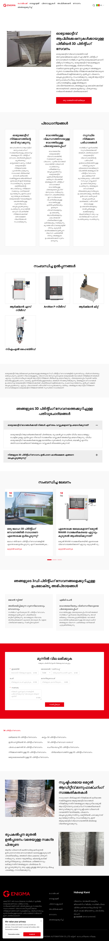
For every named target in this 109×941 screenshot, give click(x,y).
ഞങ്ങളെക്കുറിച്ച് (25, 7)
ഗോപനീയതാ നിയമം (86, 936)
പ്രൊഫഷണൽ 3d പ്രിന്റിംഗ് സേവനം (25, 747)
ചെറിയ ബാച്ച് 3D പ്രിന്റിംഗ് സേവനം (63, 747)
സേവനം (77, 3)
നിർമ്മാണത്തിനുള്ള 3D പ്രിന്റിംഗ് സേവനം (27, 752)
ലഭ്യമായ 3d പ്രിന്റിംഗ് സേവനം (23, 737)
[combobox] (46, 673)
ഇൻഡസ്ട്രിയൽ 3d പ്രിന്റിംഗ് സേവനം (26, 742)
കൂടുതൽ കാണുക (14, 549)
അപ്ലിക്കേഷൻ (64, 3)
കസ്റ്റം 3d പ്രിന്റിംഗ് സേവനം (54, 737)
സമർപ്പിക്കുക (54, 704)
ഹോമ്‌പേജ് (22, 3)
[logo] (9, 5)
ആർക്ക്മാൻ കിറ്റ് (88, 306)
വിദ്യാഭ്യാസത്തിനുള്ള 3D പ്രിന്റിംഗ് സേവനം (71, 752)
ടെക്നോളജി (34, 3)
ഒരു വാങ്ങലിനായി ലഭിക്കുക (74, 100)
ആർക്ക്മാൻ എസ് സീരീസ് (20, 308)
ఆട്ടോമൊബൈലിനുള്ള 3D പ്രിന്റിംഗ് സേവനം (29, 757)
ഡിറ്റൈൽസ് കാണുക (20, 288)
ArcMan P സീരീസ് (54, 306)
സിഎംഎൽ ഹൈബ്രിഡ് (20, 349)
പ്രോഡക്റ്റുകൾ (48, 3)
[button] (49, 559)
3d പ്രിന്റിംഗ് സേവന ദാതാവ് (60, 742)
